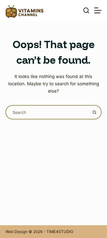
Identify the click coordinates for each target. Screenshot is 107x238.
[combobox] (47, 112)
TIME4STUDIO (59, 231)
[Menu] (98, 10)
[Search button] (94, 112)
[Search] (86, 10)
